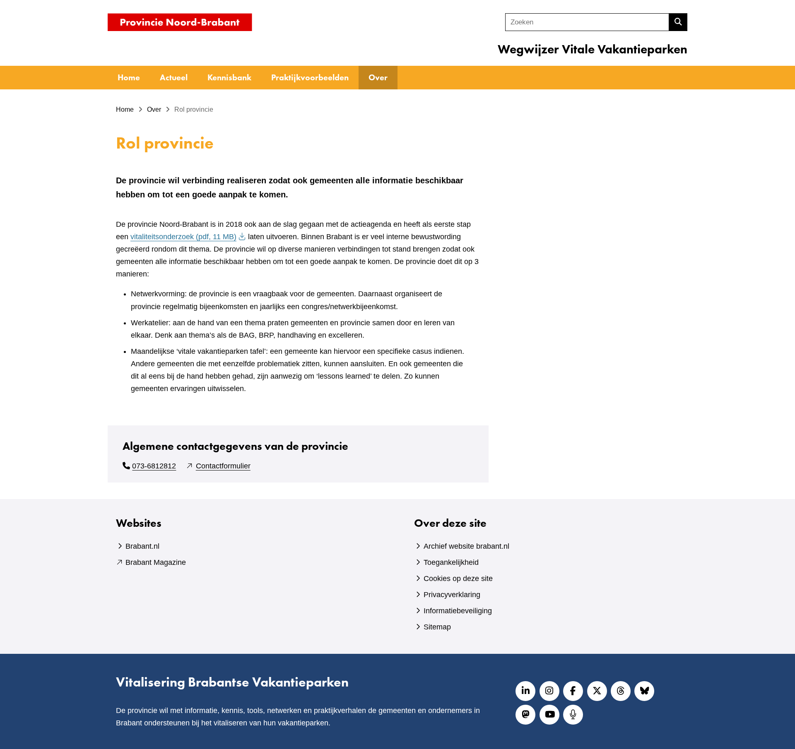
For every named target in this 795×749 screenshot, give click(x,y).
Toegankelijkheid (451, 562)
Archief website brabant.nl (466, 546)
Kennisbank (229, 77)
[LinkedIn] (525, 691)
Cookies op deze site (458, 578)
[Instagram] (549, 691)
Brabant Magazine (155, 562)
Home (129, 77)
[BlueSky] (644, 691)
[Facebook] (573, 691)
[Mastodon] (525, 715)
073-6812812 (154, 466)
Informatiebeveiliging (458, 611)
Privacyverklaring (452, 595)
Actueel (174, 77)
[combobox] (587, 22)
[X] (597, 691)
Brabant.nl (142, 546)
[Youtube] (549, 715)
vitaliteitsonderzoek (183, 237)
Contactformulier (223, 466)
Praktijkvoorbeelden (310, 77)
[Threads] (621, 691)
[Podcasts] (573, 715)
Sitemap (437, 627)
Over (378, 77)
